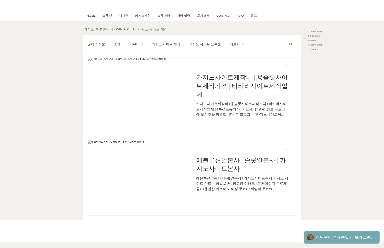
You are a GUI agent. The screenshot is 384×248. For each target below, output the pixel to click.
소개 (117, 44)
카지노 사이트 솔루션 (205, 44)
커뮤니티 (136, 44)
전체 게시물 (96, 44)
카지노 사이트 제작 (166, 44)
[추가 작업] (287, 66)
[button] (183, 15)
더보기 (235, 44)
